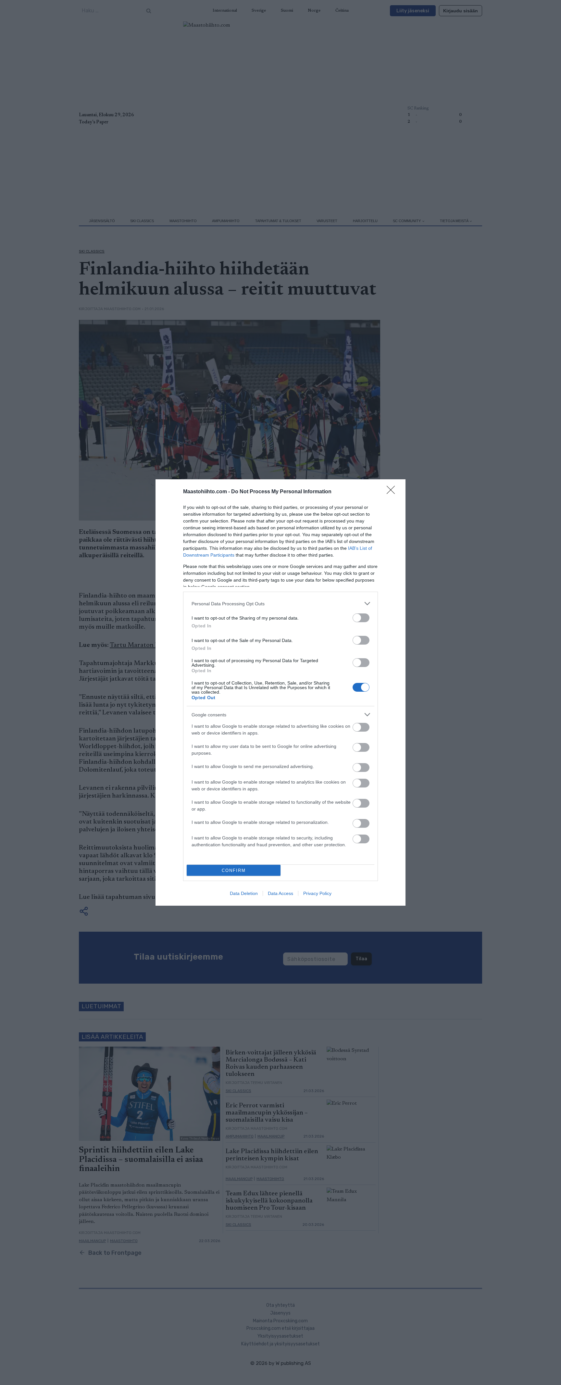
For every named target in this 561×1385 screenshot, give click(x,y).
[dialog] (280, 692)
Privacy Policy (317, 893)
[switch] (361, 617)
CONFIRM (234, 870)
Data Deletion (244, 893)
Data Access (280, 893)
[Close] (393, 492)
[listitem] (280, 603)
